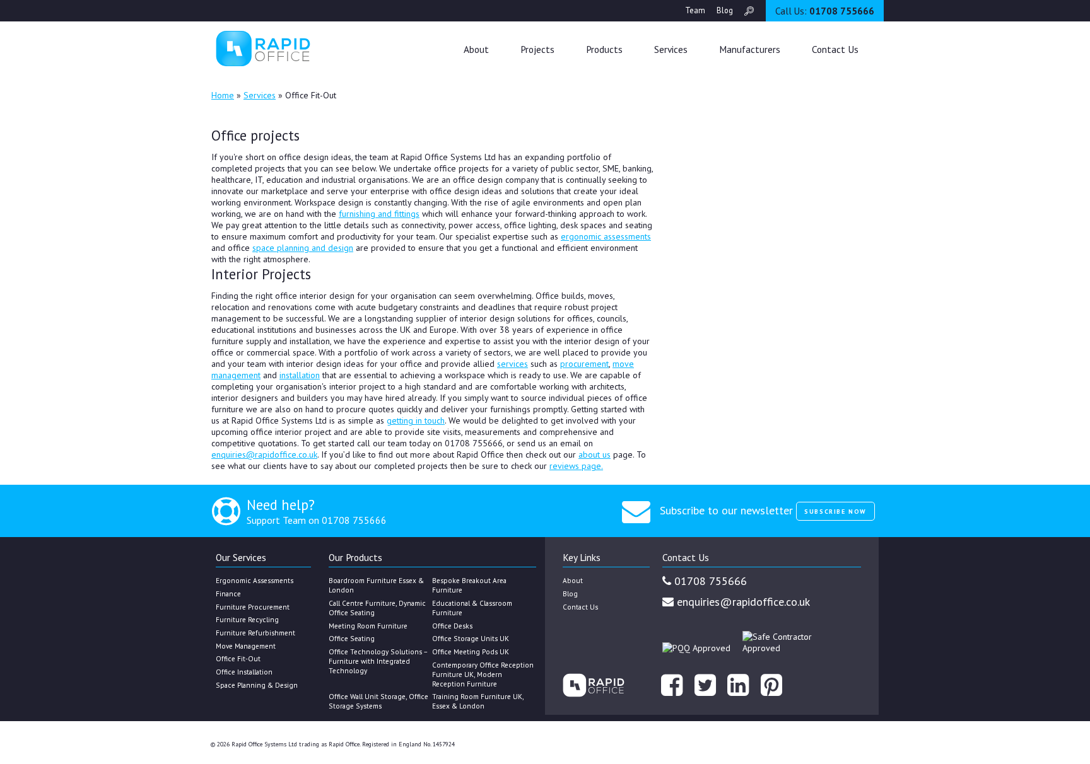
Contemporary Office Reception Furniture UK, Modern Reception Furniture (483, 674)
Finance (228, 593)
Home (222, 95)
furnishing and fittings (379, 213)
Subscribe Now (835, 511)
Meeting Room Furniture (368, 625)
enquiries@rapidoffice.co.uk (264, 454)
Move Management (246, 646)
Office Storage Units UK (470, 638)
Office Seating (352, 638)
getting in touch (416, 420)
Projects (537, 49)
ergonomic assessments (606, 236)
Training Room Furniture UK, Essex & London (478, 701)
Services (259, 95)
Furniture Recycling (247, 619)
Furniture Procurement (253, 606)
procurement (584, 363)
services (512, 363)
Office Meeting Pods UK (470, 651)
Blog (725, 10)
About (476, 49)
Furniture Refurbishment (255, 632)
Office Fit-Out (238, 658)
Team (695, 10)
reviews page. (576, 466)
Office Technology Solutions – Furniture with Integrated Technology (378, 661)
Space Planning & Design (257, 685)
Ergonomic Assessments (254, 580)
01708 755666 (824, 11)
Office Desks (452, 625)
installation (299, 375)
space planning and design (302, 247)
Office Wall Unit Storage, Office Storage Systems (378, 701)
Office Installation (244, 671)
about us (594, 454)
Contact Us (835, 49)
